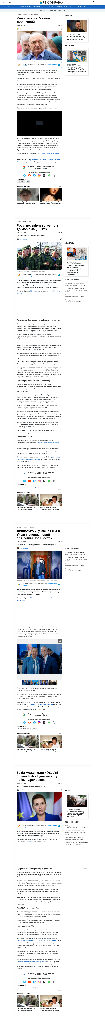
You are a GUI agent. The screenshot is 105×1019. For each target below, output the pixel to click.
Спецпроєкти (80, 7)
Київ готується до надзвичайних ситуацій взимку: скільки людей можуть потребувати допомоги (75, 813)
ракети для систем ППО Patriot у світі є (32, 962)
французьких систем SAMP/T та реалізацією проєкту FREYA (37, 940)
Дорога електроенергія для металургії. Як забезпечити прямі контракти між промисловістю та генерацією (75, 270)
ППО (34, 988)
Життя (53, 7)
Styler (71, 7)
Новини (23, 7)
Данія (29, 988)
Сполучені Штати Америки (24, 728)
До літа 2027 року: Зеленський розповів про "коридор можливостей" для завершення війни (76, 37)
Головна (19, 14)
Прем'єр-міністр (22, 988)
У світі (30, 221)
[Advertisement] (39, 306)
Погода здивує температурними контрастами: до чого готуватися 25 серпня (76, 290)
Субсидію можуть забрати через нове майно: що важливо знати (76, 300)
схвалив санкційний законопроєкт (41, 705)
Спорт (59, 7)
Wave (65, 7)
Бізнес (47, 7)
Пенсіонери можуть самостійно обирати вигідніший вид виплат (74, 295)
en (6, 2)
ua (3, 2)
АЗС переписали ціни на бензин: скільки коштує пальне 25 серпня (75, 284)
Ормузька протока (52, 10)
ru (10, 2)
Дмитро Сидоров (71, 262)
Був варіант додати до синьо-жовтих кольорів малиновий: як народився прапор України (76, 70)
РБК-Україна (34, 291)
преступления (21, 181)
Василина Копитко (71, 64)
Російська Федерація (23, 487)
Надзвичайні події (33, 14)
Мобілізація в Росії (44, 487)
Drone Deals (43, 10)
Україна (35, 728)
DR (46, 842)
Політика (39, 7)
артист (28, 181)
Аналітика (31, 7)
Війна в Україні (61, 10)
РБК (18, 81)
